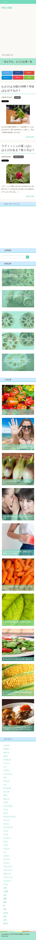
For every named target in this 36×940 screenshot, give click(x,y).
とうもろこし (8, 774)
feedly (29, 77)
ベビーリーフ (8, 870)
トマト (5, 845)
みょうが (6, 791)
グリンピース (8, 827)
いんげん (6, 745)
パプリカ (6, 859)
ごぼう (5, 756)
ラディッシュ (18, 157)
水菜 (4, 909)
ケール (5, 831)
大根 (4, 888)
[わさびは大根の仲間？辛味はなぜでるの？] (18, 122)
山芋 (4, 895)
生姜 (4, 916)
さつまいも (7, 759)
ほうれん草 (7, 788)
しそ (4, 766)
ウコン (5, 809)
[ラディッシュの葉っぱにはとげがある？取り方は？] (18, 182)
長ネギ (5, 923)
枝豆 (4, 902)
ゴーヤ (5, 834)
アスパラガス (8, 806)
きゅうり (6, 752)
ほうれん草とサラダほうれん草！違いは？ (17, 659)
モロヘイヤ (7, 873)
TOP (7, 55)
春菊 (4, 898)
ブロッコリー (8, 866)
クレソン (6, 823)
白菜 (4, 920)
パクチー (6, 855)
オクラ (5, 813)
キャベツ (6, 820)
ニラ (4, 852)
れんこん (6, 798)
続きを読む (31, 137)
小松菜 (5, 891)
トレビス (6, 848)
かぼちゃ (6, 749)
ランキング (7, 880)
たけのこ (6, 770)
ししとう (6, 763)
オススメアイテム (9, 816)
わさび (17, 97)
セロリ (5, 841)
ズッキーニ (7, 838)
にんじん (6, 781)
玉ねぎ (5, 913)
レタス (5, 884)
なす (4, 777)
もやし (5, 795)
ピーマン (6, 863)
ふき (4, 784)
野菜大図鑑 (6, 8)
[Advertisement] (18, 33)
